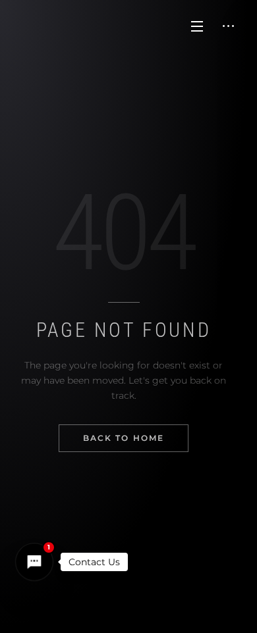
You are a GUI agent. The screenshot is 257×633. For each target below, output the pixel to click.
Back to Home (124, 438)
